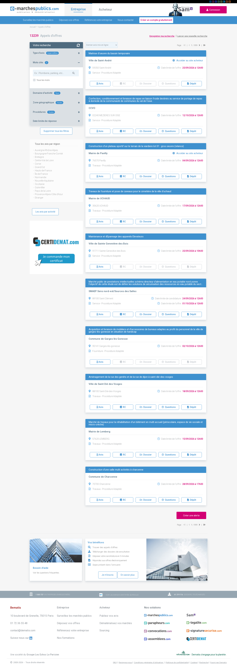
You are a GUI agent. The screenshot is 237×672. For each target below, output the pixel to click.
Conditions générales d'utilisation (149, 662)
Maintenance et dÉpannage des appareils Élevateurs (116, 236)
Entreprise (78, 9)
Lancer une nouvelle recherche (192, 36)
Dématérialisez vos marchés (115, 623)
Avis (100, 83)
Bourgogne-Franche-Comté (49, 153)
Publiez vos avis (108, 615)
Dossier (147, 131)
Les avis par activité (45, 211)
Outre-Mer (40, 187)
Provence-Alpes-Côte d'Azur (49, 194)
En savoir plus (128, 575)
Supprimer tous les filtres (56, 131)
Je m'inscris (108, 575)
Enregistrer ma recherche (161, 36)
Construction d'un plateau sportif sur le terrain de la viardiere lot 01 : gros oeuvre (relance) (136, 146)
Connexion (214, 10)
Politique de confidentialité (177, 662)
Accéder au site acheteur (189, 60)
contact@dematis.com (22, 630)
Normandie (40, 177)
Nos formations (65, 637)
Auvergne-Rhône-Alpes (46, 150)
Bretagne (39, 157)
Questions (170, 131)
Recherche (203, 662)
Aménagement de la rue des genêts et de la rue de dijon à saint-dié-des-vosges (131, 377)
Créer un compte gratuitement (156, 20)
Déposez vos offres (69, 20)
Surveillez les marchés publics (38, 20)
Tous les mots (43, 80)
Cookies (193, 662)
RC (124, 131)
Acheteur (105, 9)
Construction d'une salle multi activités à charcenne (116, 470)
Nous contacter (126, 20)
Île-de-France (41, 174)
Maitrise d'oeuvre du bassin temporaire (109, 53)
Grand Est (40, 167)
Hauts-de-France (43, 170)
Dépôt (192, 83)
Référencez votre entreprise (98, 20)
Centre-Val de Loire (44, 160)
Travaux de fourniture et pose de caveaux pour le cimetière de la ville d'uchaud (130, 191)
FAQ (115, 662)
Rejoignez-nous (125, 662)
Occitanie (39, 184)
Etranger (39, 197)
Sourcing (104, 630)
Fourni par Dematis (218, 662)
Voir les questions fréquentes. (46, 572)
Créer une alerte (191, 515)
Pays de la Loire (43, 191)
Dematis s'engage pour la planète (209, 654)
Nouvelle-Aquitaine (44, 180)
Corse (38, 163)
